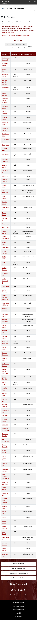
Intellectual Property (18, 609)
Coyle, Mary (5, 154)
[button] (9, 54)
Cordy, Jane (5, 145)
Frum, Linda (5, 227)
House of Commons (18, 563)
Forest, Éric (5, 224)
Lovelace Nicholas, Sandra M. (5, 297)
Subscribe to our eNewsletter (18, 595)
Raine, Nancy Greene (4, 458)
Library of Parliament (18, 568)
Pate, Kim (5, 425)
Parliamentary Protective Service (18, 573)
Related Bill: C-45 (7, 32)
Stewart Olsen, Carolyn (4, 500)
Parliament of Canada (9, 2)
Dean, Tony (5, 176)
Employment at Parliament (18, 578)
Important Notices (18, 606)
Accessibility (18, 613)
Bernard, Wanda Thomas (4, 82)
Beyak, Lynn (5, 87)
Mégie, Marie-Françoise (5, 371)
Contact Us (18, 616)
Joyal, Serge (5, 286)
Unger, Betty (5, 517)
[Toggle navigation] (32, 8)
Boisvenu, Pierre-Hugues (5, 100)
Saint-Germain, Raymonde (5, 476)
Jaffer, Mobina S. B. (5, 281)
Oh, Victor (5, 415)
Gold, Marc (5, 247)
